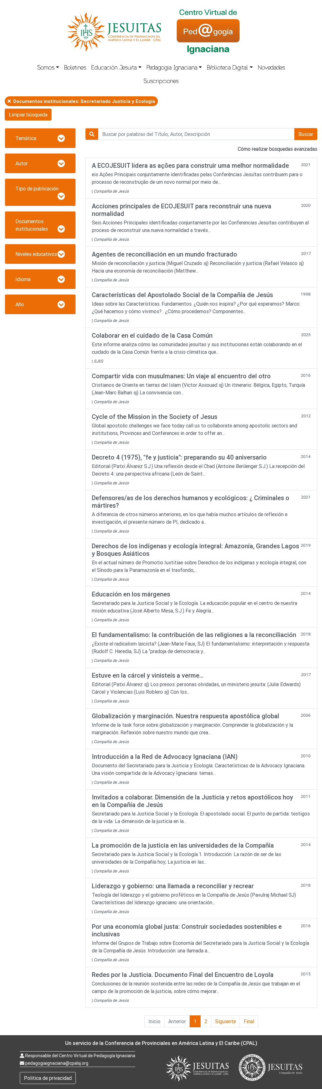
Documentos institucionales (31, 225)
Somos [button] (45, 68)
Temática (25, 138)
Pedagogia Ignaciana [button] (172, 68)
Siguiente (225, 1021)
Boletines (75, 68)
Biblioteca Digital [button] (227, 68)
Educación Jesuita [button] (114, 68)
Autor (21, 163)
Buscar (305, 134)
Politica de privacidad (48, 1078)
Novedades (271, 68)
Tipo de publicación (36, 188)
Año (19, 304)
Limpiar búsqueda (28, 114)
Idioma (23, 279)
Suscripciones (161, 82)
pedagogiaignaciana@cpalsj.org (56, 1063)
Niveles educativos (36, 254)
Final (249, 1021)
